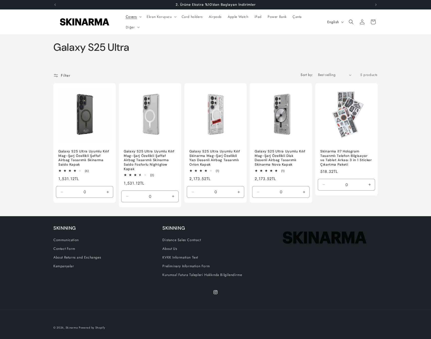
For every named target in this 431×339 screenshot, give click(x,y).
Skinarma (72, 328)
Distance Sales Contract (181, 239)
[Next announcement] (375, 4)
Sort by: (307, 74)
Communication (66, 239)
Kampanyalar (63, 266)
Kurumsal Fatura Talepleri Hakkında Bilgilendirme (202, 274)
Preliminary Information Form (186, 266)
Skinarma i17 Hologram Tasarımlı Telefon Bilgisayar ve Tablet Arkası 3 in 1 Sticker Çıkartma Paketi (346, 158)
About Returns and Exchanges (77, 257)
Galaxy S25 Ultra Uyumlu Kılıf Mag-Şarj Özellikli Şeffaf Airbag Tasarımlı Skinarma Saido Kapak (83, 158)
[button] (133, 16)
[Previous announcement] (55, 4)
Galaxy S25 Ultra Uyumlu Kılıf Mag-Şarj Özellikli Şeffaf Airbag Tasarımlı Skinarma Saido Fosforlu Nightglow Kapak (149, 160)
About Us (169, 248)
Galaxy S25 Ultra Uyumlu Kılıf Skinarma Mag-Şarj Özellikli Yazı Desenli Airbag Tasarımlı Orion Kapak (214, 158)
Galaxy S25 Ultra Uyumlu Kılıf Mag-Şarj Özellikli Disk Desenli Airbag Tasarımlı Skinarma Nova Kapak (280, 158)
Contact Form (64, 248)
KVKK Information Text (180, 257)
